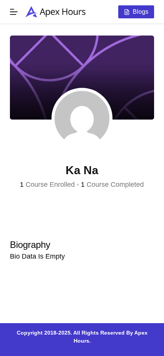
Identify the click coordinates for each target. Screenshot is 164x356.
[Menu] (14, 12)
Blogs (140, 11)
